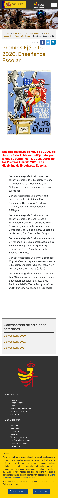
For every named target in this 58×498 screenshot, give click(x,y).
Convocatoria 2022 (15, 341)
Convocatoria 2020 (15, 335)
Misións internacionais (20, 440)
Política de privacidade (20, 408)
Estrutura (14, 431)
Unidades (14, 429)
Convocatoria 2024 (15, 347)
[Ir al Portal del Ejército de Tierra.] (29, 18)
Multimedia (15, 446)
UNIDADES (17, 33)
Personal (14, 426)
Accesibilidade (16, 403)
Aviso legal (15, 406)
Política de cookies (18, 491)
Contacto (14, 414)
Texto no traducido (33, 33)
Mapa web (15, 400)
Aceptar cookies (41, 491)
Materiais (14, 434)
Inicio (8, 33)
